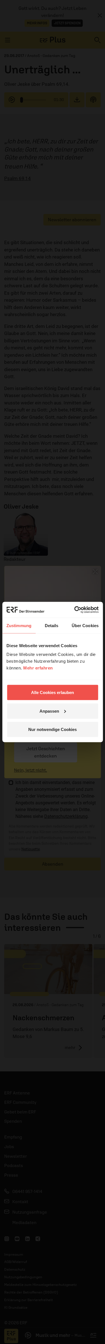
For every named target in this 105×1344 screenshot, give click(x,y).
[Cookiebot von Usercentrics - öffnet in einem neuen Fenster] (75, 610)
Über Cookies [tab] (85, 625)
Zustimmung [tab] (18, 625)
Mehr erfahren (38, 668)
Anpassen (49, 710)
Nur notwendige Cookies (52, 729)
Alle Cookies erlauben (52, 692)
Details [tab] (52, 625)
